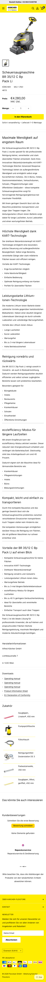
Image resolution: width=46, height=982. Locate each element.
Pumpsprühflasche (26, 726)
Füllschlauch (23, 739)
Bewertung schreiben (23, 826)
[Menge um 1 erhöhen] (28, 108)
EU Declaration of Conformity (17, 695)
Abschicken (11, 940)
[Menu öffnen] (3, 8)
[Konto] (37, 8)
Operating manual (12, 678)
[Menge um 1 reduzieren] (13, 108)
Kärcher (6, 87)
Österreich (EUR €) (10, 951)
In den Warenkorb (23, 117)
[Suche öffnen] (33, 8)
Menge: (5, 108)
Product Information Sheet (16, 691)
